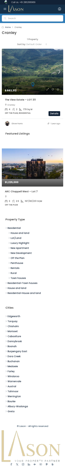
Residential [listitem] (14, 228)
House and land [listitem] (20, 233)
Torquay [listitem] (13, 321)
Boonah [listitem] (12, 346)
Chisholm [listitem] (13, 326)
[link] (32, 72)
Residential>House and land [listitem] (24, 293)
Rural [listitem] (14, 273)
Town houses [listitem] (18, 278)
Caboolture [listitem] (14, 336)
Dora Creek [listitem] (14, 356)
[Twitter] (18, 464)
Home (8, 27)
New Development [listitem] (21, 253)
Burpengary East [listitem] (17, 351)
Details (54, 113)
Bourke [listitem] (11, 401)
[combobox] (36, 44)
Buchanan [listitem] (14, 361)
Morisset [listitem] (13, 331)
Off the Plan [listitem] (17, 258)
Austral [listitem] (12, 386)
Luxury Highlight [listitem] (20, 243)
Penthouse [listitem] (17, 263)
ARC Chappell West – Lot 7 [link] (21, 191)
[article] (32, 175)
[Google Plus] (35, 464)
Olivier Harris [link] (17, 123)
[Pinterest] (47, 464)
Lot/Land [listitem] (16, 238)
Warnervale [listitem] (14, 381)
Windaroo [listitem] (13, 376)
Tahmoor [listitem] (13, 391)
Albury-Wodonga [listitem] (18, 406)
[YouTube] (41, 464)
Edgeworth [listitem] (14, 316)
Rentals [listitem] (15, 268)
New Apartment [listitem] (20, 248)
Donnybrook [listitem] (15, 341)
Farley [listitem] (11, 371)
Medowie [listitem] (13, 366)
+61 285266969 (27, 2)
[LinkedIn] (29, 464)
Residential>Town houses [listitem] (22, 283)
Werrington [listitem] (14, 396)
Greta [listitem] (11, 411)
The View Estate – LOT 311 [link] (20, 99)
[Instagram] (23, 464)
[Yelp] (53, 464)
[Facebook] (12, 464)
